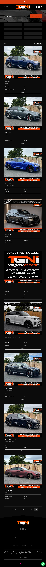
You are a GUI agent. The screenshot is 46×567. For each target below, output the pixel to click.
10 (31, 509)
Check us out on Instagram (41, 7)
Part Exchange (30, 544)
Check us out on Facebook (39, 7)
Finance (23, 544)
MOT (13, 544)
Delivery (18, 544)
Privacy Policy (24, 545)
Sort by (34, 43)
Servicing (7, 544)
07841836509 (6, 7)
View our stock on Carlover (20, 529)
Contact (31, 545)
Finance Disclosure (16, 545)
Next (36, 509)
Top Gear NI (23, 7)
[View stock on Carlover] (37, 7)
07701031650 (11, 7)
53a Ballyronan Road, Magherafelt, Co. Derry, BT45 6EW (23, 537)
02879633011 (7, 6)
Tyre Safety (38, 544)
